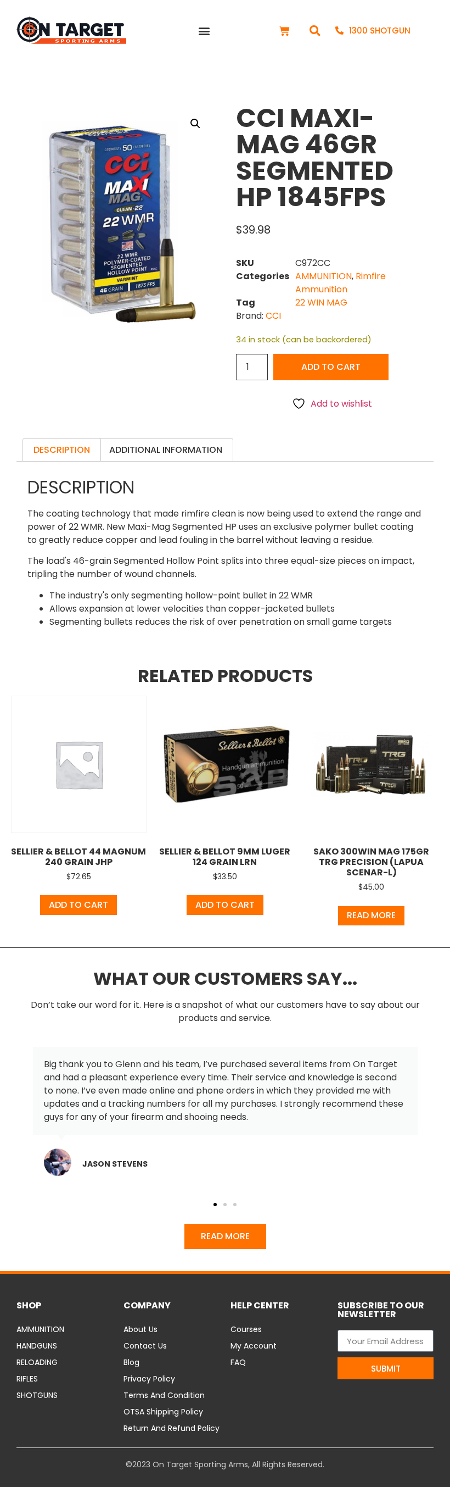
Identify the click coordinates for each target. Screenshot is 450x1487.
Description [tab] (61, 449)
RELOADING (37, 1362)
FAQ (238, 1362)
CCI (273, 315)
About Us (140, 1329)
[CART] (284, 31)
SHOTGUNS (37, 1395)
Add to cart (331, 366)
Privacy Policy (149, 1378)
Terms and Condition (164, 1395)
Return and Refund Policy (171, 1428)
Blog (131, 1362)
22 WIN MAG (321, 302)
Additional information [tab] (165, 449)
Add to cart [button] (78, 904)
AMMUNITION (323, 276)
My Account (253, 1345)
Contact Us (145, 1345)
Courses (246, 1329)
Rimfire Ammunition (340, 283)
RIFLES (27, 1378)
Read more (371, 915)
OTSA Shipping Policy (163, 1411)
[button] (204, 30)
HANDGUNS (36, 1345)
